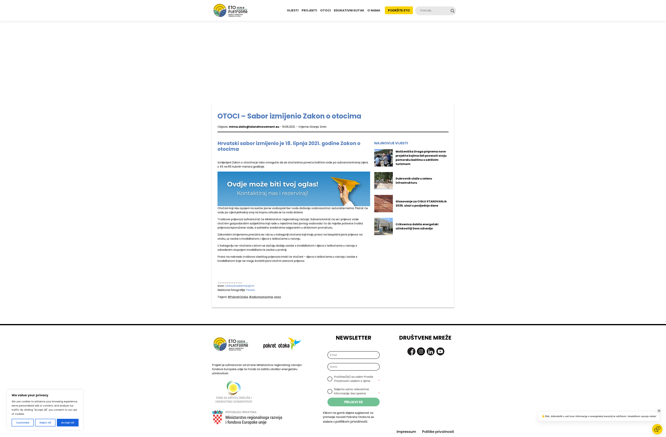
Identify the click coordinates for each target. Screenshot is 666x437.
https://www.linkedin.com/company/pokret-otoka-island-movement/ (431, 351)
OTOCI (325, 10)
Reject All (45, 422)
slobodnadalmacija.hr (240, 286)
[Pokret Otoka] (230, 10)
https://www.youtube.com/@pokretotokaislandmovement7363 (440, 351)
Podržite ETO (399, 10)
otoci (277, 297)
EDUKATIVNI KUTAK (349, 10)
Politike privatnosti (438, 431)
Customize (22, 422)
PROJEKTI (309, 10)
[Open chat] (657, 429)
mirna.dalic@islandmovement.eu (254, 127)
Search (453, 11)
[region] (45, 410)
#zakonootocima (261, 297)
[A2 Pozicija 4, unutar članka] (293, 189)
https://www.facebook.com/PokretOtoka (411, 351)
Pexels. (250, 290)
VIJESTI (292, 10)
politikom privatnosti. (351, 421)
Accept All (67, 422)
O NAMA (373, 10)
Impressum (406, 431)
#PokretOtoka (238, 297)
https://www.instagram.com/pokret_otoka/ (421, 351)
